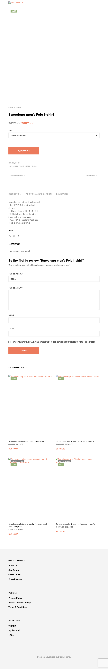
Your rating (15, 274)
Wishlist (12, 625)
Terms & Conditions (17, 607)
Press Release (15, 579)
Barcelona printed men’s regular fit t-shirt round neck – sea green (27, 525)
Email (11, 329)
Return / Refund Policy (19, 602)
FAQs (11, 635)
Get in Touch (14, 574)
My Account (14, 630)
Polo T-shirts (24, 166)
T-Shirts (19, 108)
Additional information (39, 194)
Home (10, 108)
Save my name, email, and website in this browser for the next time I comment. (54, 342)
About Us (12, 565)
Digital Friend (64, 657)
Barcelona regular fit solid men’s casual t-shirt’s (27, 441)
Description (14, 194)
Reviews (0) (62, 194)
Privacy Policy (15, 598)
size (10, 130)
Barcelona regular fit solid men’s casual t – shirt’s (75, 524)
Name (11, 315)
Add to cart (24, 151)
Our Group (13, 570)
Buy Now (13, 449)
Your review (15, 288)
